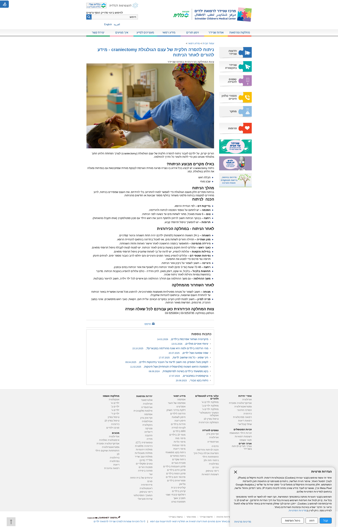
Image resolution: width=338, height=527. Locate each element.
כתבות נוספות (201, 334)
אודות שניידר (216, 32)
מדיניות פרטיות (242, 521)
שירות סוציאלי (145, 499)
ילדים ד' (115, 413)
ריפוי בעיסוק (212, 471)
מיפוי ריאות (179, 449)
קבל (325, 520)
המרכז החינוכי (244, 410)
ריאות (116, 464)
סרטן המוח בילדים (176, 473)
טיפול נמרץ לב (211, 419)
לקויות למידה (179, 427)
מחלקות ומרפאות (239, 32)
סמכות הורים (145, 467)
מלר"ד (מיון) (146, 460)
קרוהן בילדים (179, 491)
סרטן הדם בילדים (176, 470)
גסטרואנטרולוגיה (243, 406)
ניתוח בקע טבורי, (192, 380)
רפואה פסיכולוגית (242, 417)
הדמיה (215, 446)
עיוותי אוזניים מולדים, (189, 343)
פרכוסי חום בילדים (176, 477)
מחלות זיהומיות (144, 449)
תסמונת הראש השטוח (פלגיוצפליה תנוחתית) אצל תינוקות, (169, 366)
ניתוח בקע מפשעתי (175, 452)
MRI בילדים (179, 431)
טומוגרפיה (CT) (144, 442)
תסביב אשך (179, 498)
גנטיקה (148, 428)
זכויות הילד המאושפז (241, 433)
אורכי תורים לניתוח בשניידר (242, 447)
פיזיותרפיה (146, 484)
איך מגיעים (121, 32)
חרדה (149, 439)
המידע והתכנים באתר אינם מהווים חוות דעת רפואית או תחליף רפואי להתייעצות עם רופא (197, 521)
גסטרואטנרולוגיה (110, 447)
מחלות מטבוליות (143, 453)
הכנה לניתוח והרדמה (208, 449)
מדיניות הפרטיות (298, 510)
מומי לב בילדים (177, 434)
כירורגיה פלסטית (143, 446)
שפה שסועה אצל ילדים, (188, 352)
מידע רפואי (168, 32)
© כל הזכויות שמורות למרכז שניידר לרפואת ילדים (119, 521)
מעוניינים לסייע (145, 32)
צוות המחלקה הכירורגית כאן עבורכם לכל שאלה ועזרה (169, 309)
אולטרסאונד (146, 400)
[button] (89, 17)
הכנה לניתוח (203, 199)
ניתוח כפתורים (178, 456)
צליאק (182, 484)
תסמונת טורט (178, 501)
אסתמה (181, 399)
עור (150, 474)
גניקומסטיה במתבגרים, (188, 375)
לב (118, 454)
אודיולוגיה (114, 436)
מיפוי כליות (180, 441)
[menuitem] (239, 32)
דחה (311, 520)
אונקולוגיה (114, 399)
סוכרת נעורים (179, 463)
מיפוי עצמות (179, 445)
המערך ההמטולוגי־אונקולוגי (209, 414)
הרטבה (148, 435)
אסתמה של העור (177, 403)
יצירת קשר (98, 32)
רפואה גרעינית (111, 468)
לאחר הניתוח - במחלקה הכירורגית (185, 229)
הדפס (148, 323)
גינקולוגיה (147, 425)
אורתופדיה (213, 441)
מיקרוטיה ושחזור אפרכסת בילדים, (182, 339)
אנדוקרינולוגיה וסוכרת (108, 443)
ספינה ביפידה (145, 470)
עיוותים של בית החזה (141, 477)
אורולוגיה (247, 399)
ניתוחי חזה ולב (211, 460)
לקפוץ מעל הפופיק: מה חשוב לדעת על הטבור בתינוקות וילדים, (166, 361)
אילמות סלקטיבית (143, 410)
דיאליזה (148, 432)
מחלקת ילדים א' (210, 402)
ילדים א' (115, 403)
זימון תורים (192, 32)
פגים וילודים (112, 427)
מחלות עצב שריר (143, 456)
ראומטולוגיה (146, 488)
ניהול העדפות (292, 520)
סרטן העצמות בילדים (174, 466)
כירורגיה (247, 413)
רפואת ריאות (245, 420)
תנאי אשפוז (246, 440)
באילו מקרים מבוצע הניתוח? (190, 164)
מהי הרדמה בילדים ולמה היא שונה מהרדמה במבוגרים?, (170, 348)
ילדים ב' (115, 406)
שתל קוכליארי (244, 424)
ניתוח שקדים (179, 459)
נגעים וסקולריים (144, 463)
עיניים (215, 467)
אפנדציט (181, 406)
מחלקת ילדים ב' (210, 405)
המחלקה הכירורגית (209, 422)
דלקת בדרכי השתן (176, 410)
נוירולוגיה (114, 457)
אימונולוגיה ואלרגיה (109, 440)
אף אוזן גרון (212, 434)
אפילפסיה (147, 421)
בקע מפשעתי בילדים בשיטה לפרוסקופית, (178, 371)
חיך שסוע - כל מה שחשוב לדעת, (183, 357)
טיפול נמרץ (113, 417)
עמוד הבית (208, 43)
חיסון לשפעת (179, 417)
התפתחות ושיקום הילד (107, 450)
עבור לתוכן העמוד (169, 3)
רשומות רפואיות (243, 436)
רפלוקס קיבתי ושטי (176, 494)
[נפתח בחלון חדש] (182, 14)
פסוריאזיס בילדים (176, 480)
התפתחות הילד (210, 456)
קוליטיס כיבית (178, 487)
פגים (149, 481)
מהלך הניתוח (203, 188)
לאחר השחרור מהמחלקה (193, 285)
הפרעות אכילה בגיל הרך (206, 453)
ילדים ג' (115, 410)
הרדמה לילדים (178, 413)
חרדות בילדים (178, 424)
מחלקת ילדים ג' (210, 409)
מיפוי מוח (180, 438)
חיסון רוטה (180, 420)
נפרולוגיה (214, 464)
